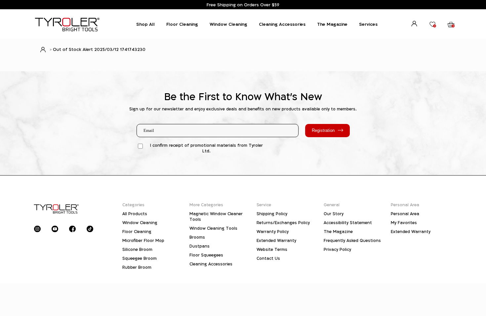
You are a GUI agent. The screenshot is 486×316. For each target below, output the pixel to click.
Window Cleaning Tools (213, 228)
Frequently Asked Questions (352, 240)
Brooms (197, 237)
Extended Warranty (276, 240)
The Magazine (332, 24)
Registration (323, 130)
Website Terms (272, 249)
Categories (133, 205)
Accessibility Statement (348, 222)
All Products (134, 214)
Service (264, 205)
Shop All (145, 24)
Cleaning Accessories (282, 24)
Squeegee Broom (139, 258)
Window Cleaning (228, 24)
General (332, 205)
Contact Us (268, 258)
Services (368, 24)
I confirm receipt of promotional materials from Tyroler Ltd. (206, 148)
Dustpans (199, 246)
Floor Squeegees (206, 255)
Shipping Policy (272, 214)
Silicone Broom (137, 249)
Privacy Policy (337, 249)
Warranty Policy (273, 231)
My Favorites (404, 222)
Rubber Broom (136, 267)
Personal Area (405, 205)
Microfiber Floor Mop (143, 240)
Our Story (334, 214)
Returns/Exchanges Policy (283, 222)
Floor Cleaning (182, 24)
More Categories (206, 205)
